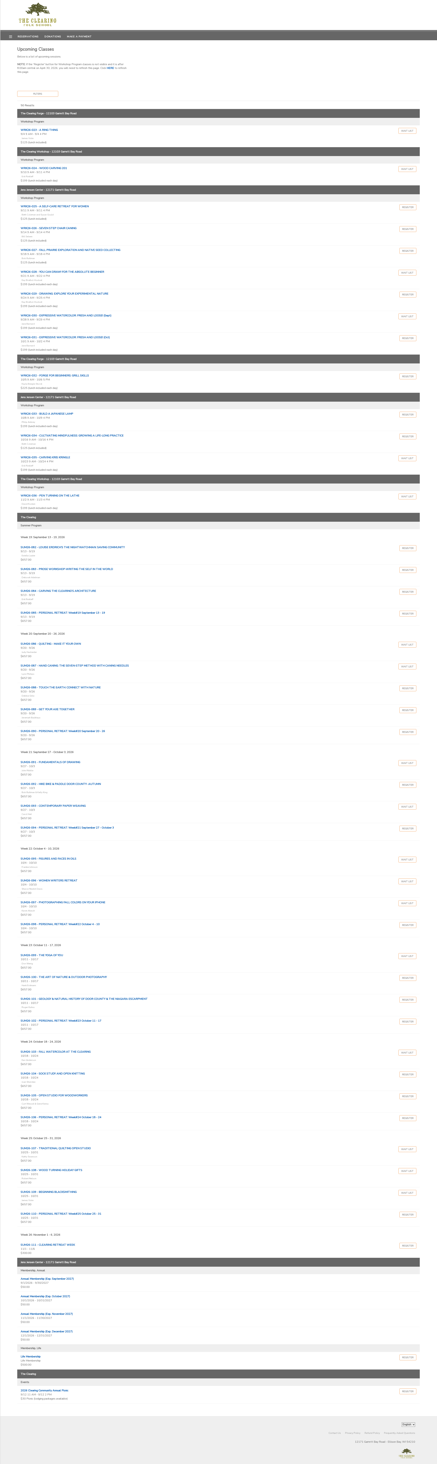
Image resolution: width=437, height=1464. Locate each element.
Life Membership (31, 1356)
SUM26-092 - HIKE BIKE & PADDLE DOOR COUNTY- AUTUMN (61, 784)
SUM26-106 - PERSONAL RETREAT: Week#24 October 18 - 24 (61, 1117)
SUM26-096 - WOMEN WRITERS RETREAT (49, 880)
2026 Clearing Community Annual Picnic (44, 1390)
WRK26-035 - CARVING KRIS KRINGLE (45, 457)
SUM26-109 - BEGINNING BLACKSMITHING (49, 1192)
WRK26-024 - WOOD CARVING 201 (44, 168)
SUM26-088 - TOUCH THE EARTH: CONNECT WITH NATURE (61, 687)
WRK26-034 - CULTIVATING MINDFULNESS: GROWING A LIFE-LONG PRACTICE (72, 435)
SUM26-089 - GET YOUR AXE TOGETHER (47, 709)
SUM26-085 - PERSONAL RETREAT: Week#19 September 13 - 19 (63, 613)
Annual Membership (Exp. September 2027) (47, 1279)
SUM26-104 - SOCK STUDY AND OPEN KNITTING (53, 1073)
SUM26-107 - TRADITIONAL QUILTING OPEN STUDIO (56, 1148)
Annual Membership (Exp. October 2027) (45, 1296)
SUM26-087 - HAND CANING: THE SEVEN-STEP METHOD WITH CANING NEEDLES (75, 666)
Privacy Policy (352, 1433)
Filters (37, 94)
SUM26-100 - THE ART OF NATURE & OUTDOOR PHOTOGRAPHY (64, 977)
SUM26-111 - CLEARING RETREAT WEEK (48, 1245)
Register (408, 207)
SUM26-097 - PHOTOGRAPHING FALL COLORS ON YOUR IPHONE (63, 902)
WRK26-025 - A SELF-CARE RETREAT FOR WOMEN (55, 206)
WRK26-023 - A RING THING (39, 130)
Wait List (407, 131)
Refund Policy (372, 1433)
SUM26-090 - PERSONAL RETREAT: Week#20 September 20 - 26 (63, 731)
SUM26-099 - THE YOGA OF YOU (42, 955)
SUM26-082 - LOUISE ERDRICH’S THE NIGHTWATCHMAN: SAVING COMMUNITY (73, 547)
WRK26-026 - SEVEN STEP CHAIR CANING (48, 228)
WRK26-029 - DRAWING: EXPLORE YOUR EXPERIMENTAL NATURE (64, 294)
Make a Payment (79, 36)
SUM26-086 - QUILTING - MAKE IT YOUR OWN (51, 644)
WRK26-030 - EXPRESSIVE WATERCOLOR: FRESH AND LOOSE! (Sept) (66, 315)
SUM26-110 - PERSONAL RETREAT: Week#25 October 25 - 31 (61, 1214)
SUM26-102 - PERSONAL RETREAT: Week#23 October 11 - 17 (61, 1021)
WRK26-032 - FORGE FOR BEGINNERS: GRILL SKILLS (55, 375)
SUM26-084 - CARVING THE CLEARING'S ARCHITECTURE (58, 591)
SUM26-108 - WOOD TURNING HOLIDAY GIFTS (51, 1170)
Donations (53, 36)
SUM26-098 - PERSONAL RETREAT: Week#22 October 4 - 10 (60, 924)
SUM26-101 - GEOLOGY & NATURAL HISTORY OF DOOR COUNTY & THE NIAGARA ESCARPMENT (84, 999)
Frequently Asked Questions (399, 1433)
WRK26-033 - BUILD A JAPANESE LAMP (47, 414)
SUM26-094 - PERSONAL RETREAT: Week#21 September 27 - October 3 (67, 828)
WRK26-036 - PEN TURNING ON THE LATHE (50, 495)
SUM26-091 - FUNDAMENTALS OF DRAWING (50, 762)
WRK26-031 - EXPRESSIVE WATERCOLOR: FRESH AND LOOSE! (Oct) (65, 337)
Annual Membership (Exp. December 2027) (47, 1331)
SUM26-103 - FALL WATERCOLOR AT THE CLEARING (56, 1052)
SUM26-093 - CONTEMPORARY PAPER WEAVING (53, 806)
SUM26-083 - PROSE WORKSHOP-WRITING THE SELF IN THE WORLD (67, 569)
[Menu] (13, 36)
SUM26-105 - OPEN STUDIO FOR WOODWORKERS (54, 1095)
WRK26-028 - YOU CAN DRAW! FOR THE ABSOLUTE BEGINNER (62, 272)
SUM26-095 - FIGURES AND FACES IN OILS (48, 859)
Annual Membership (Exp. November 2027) (47, 1314)
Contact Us (335, 1433)
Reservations (28, 36)
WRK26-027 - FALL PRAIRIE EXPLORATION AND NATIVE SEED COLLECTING (70, 250)
